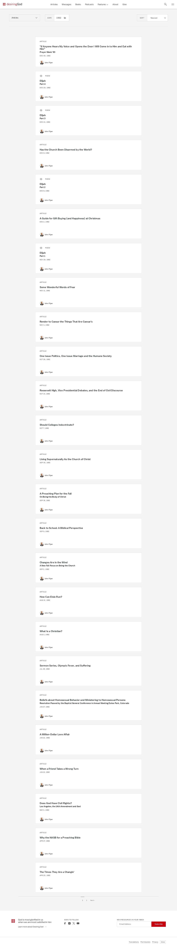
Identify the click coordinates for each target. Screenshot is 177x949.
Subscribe (159, 924)
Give (125, 4)
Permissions (145, 942)
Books (78, 4)
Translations (134, 942)
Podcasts (89, 4)
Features (102, 4)
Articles (54, 4)
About (115, 4)
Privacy (155, 942)
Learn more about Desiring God (31, 927)
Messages (66, 4)
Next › (92, 900)
